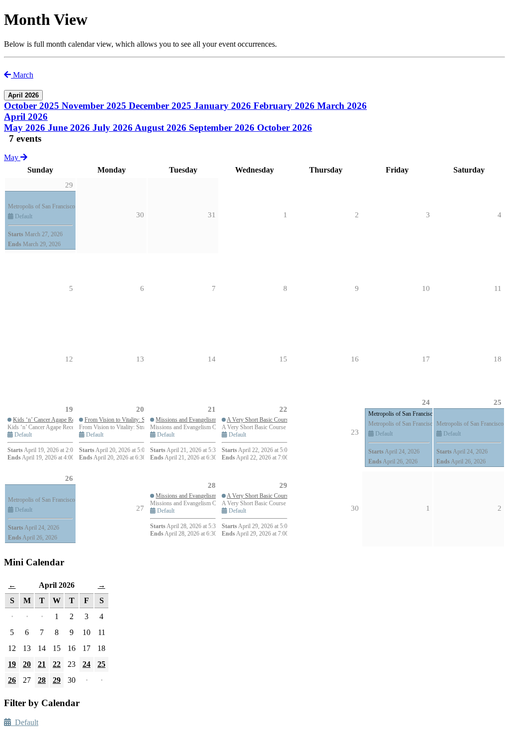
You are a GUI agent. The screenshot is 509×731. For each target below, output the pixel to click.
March (22, 75)
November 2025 (95, 105)
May (12, 157)
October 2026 (284, 127)
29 (283, 485)
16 (355, 359)
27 (140, 508)
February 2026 (285, 105)
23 (355, 432)
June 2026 (70, 127)
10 (426, 288)
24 (426, 402)
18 (498, 359)
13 (140, 359)
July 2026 (113, 127)
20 (140, 409)
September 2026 (223, 127)
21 (212, 409)
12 (69, 359)
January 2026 (224, 105)
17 (426, 359)
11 (498, 288)
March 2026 (342, 105)
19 (69, 409)
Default (24, 722)
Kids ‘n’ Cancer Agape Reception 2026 (59, 419)
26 (69, 478)
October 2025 (33, 105)
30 (355, 508)
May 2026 (26, 127)
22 (283, 409)
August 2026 (162, 127)
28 (212, 485)
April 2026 (26, 116)
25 (498, 402)
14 (212, 359)
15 (283, 359)
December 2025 (161, 105)
